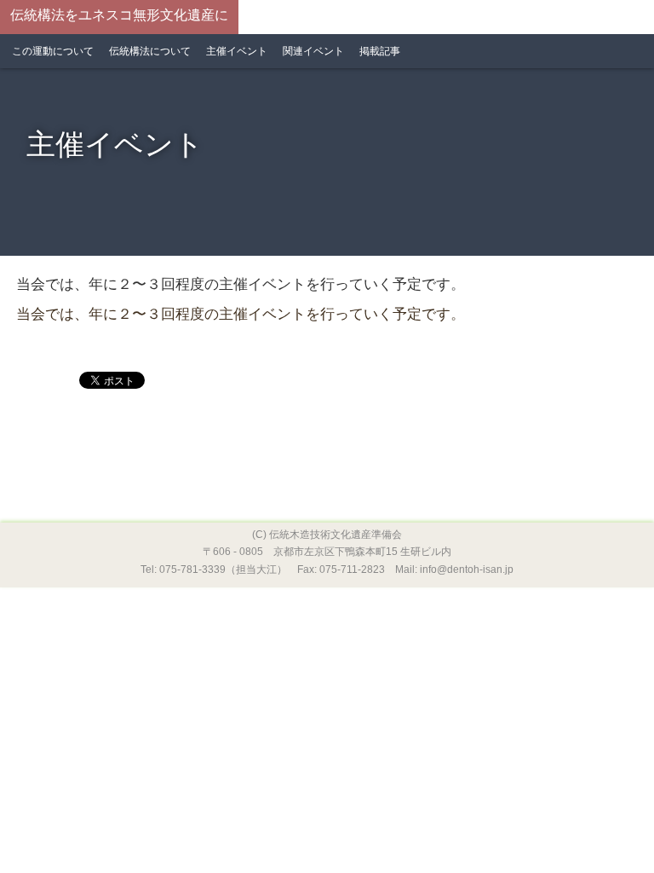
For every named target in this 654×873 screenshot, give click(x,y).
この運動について (53, 51)
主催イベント (236, 51)
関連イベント (313, 51)
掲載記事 (379, 51)
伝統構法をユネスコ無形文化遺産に (119, 15)
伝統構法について (150, 51)
